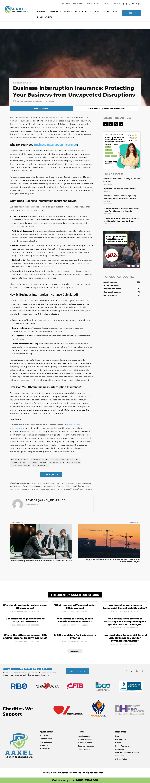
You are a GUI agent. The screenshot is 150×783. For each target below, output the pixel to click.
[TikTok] (136, 4)
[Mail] (133, 4)
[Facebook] (123, 4)
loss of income (73, 462)
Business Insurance (22, 83)
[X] (110, 124)
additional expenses (19, 459)
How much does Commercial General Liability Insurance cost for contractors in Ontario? (125, 638)
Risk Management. (40, 465)
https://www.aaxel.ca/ (32, 504)
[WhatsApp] (139, 4)
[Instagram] (126, 4)
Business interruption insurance (65, 459)
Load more (74, 651)
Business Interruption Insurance (55, 144)
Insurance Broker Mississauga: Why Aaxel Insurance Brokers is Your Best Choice (120, 198)
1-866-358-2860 (87, 780)
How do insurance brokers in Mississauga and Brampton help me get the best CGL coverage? (125, 621)
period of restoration (20, 465)
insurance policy (57, 462)
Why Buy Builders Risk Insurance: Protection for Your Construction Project (113, 560)
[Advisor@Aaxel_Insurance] (15, 101)
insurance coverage (37, 462)
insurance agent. (18, 462)
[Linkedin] (129, 4)
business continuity (39, 459)
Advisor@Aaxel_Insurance (29, 101)
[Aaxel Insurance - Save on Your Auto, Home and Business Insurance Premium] (17, 9)
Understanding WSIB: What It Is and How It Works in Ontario (41, 560)
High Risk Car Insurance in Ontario (119, 189)
